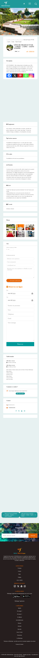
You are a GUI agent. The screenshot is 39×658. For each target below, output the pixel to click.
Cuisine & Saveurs (19, 644)
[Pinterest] (20, 76)
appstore (14, 595)
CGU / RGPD (19, 580)
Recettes (19, 623)
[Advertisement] (19, 100)
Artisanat (19, 626)
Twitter (18, 586)
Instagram (24, 586)
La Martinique (19, 638)
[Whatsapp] (26, 76)
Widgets (19, 577)
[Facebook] (9, 76)
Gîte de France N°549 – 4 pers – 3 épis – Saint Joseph (11, 515)
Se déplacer (19, 617)
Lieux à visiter (19, 632)
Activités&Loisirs (19, 620)
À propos (19, 568)
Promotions (19, 635)
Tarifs (19, 574)
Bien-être (19, 629)
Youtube (21, 586)
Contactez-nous (11, 407)
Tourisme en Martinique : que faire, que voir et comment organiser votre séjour (19, 641)
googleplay (25, 595)
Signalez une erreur (27, 654)
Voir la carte (21, 393)
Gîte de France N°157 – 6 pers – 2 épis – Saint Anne (27, 515)
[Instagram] (31, 76)
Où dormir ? (19, 614)
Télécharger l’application (19, 601)
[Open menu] (29, 3)
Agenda (19, 608)
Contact (19, 571)
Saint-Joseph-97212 (23, 390)
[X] (15, 76)
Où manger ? (19, 611)
